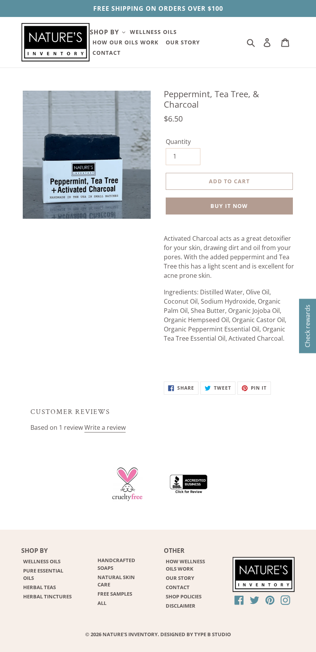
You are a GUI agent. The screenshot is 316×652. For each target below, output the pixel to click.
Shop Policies (184, 596)
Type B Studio (212, 634)
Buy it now (229, 205)
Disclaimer (180, 605)
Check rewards (307, 326)
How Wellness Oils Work (185, 565)
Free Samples (114, 593)
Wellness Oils (42, 561)
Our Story (180, 577)
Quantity (178, 141)
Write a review (105, 427)
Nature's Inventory (130, 634)
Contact (178, 587)
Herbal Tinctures (47, 596)
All (101, 603)
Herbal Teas (39, 587)
